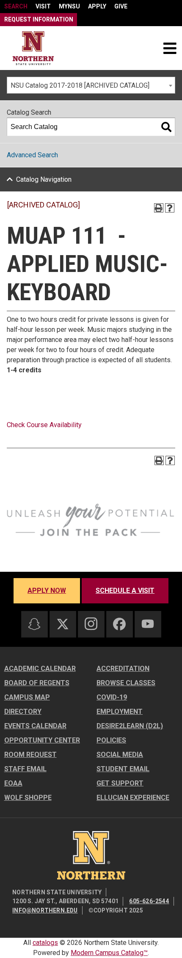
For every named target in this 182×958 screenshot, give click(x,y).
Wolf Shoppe (28, 798)
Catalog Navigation (44, 179)
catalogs (45, 943)
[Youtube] (147, 624)
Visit (43, 6)
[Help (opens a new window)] (169, 208)
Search (16, 6)
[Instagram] (91, 623)
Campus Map (27, 697)
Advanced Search (32, 155)
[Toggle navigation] (169, 48)
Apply (97, 6)
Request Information (38, 19)
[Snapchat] (34, 624)
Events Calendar (35, 726)
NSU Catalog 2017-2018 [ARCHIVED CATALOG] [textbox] (80, 85)
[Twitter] (62, 624)
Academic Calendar (40, 669)
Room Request (30, 755)
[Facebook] (119, 624)
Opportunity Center (42, 740)
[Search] (166, 127)
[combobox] (91, 85)
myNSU (69, 6)
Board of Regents (36, 683)
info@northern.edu (44, 910)
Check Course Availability (44, 425)
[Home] (33, 48)
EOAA (13, 783)
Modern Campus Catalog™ (109, 953)
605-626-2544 (149, 901)
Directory (22, 712)
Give (120, 6)
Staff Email (25, 769)
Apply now (47, 591)
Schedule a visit (125, 591)
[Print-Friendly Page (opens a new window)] (158, 208)
